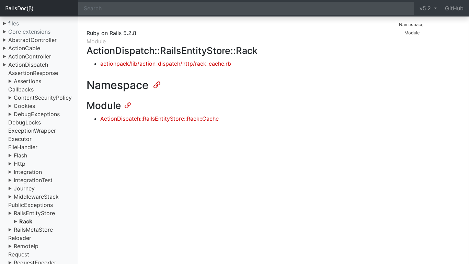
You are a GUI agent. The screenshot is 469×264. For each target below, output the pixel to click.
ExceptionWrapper (32, 130)
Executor (20, 138)
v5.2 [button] (426, 8)
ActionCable (24, 48)
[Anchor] (156, 84)
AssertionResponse (33, 72)
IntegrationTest (33, 180)
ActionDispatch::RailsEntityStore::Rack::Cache (159, 118)
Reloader (19, 237)
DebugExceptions (37, 114)
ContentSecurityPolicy (43, 97)
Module (412, 32)
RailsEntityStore (34, 213)
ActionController (29, 56)
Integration (28, 171)
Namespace (411, 24)
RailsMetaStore (33, 229)
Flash (20, 155)
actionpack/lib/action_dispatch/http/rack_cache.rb (165, 63)
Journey (24, 188)
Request (18, 254)
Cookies (24, 105)
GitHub (454, 8)
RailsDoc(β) (19, 8)
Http (19, 163)
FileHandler (22, 147)
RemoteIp (26, 246)
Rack (25, 221)
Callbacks (21, 89)
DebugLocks (24, 122)
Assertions (27, 81)
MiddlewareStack (36, 196)
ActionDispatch (28, 64)
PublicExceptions (30, 204)
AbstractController (32, 39)
